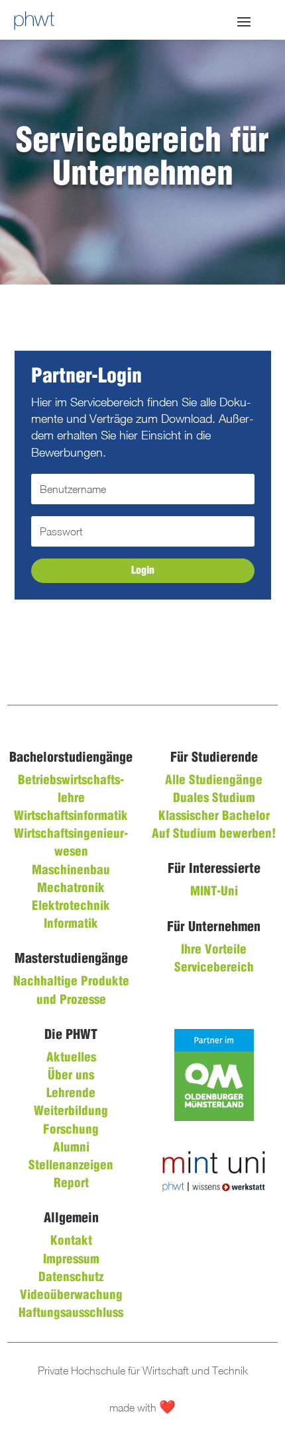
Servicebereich (214, 968)
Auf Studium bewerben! (214, 834)
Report (71, 1184)
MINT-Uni (214, 892)
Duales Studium (214, 799)
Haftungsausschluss (71, 1314)
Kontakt (71, 1241)
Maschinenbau (71, 871)
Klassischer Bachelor (214, 817)
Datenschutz (70, 1278)
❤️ (167, 1408)
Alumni (71, 1148)
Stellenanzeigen (70, 1166)
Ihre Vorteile (214, 950)
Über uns (71, 1076)
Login (142, 571)
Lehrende (70, 1094)
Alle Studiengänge (213, 781)
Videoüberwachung (71, 1296)
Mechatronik (71, 889)
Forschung (71, 1130)
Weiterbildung (71, 1112)
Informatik (71, 924)
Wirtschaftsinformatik (71, 817)
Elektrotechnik (71, 907)
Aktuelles (71, 1058)
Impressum (71, 1260)
